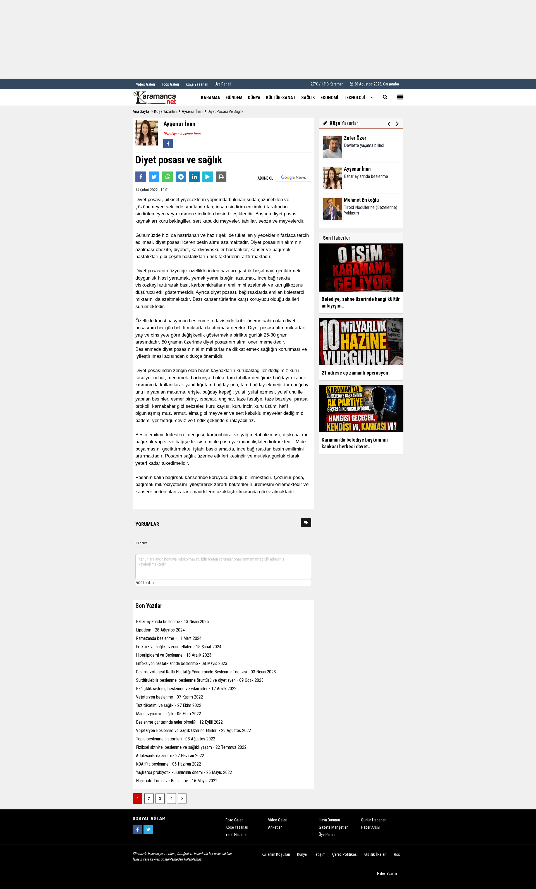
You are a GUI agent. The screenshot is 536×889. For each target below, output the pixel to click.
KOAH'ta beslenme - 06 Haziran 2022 (168, 764)
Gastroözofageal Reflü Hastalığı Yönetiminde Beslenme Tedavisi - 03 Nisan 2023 (206, 672)
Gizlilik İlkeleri (375, 854)
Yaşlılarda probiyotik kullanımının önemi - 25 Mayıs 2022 (184, 772)
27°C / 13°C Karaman (327, 84)
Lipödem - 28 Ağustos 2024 (160, 630)
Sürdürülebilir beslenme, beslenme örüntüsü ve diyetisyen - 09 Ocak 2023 (200, 680)
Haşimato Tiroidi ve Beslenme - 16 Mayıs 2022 (176, 780)
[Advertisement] (268, 39)
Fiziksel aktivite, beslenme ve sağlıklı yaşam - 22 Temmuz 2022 (191, 747)
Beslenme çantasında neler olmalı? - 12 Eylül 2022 (179, 722)
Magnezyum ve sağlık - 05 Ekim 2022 (168, 713)
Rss (397, 854)
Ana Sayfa (141, 111)
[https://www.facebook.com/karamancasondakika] (137, 829)
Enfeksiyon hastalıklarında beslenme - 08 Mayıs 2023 (181, 663)
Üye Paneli (223, 84)
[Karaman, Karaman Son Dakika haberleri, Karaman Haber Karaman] (160, 97)
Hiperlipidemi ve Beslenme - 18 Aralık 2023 (173, 655)
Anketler (275, 827)
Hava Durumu (329, 820)
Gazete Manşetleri (333, 827)
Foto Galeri (234, 820)
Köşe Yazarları (165, 111)
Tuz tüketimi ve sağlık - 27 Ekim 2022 (168, 705)
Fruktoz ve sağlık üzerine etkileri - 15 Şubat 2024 (178, 646)
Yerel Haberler (237, 834)
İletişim (320, 854)
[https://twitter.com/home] (148, 829)
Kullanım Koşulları (276, 854)
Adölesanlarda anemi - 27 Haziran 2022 (170, 755)
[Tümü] (372, 97)
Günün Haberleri (373, 820)
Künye (302, 854)
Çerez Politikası (345, 854)
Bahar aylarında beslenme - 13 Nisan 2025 (172, 621)
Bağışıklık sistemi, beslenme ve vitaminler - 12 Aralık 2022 (186, 688)
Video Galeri (277, 820)
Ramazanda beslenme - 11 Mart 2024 (169, 638)
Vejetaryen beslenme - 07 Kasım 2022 (169, 697)
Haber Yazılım (387, 873)
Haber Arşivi (370, 827)
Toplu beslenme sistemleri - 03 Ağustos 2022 (175, 739)
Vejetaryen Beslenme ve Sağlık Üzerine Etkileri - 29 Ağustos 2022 (193, 730)
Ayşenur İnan (192, 111)
